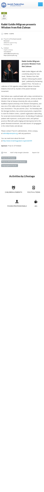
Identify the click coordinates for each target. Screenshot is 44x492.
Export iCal (35, 152)
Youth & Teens (33, 192)
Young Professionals (17, 206)
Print (5, 152)
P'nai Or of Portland (8, 158)
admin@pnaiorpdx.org (11, 53)
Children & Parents (13, 192)
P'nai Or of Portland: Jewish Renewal (13, 162)
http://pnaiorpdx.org (10, 55)
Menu (40, 4)
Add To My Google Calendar (19, 152)
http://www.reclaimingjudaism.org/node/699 (17, 141)
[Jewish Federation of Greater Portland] (12, 5)
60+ (36, 206)
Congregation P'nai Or (9, 165)
